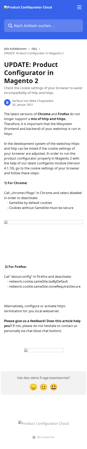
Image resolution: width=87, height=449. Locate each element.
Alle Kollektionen (15, 49)
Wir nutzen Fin (45, 437)
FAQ (34, 49)
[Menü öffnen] (79, 7)
